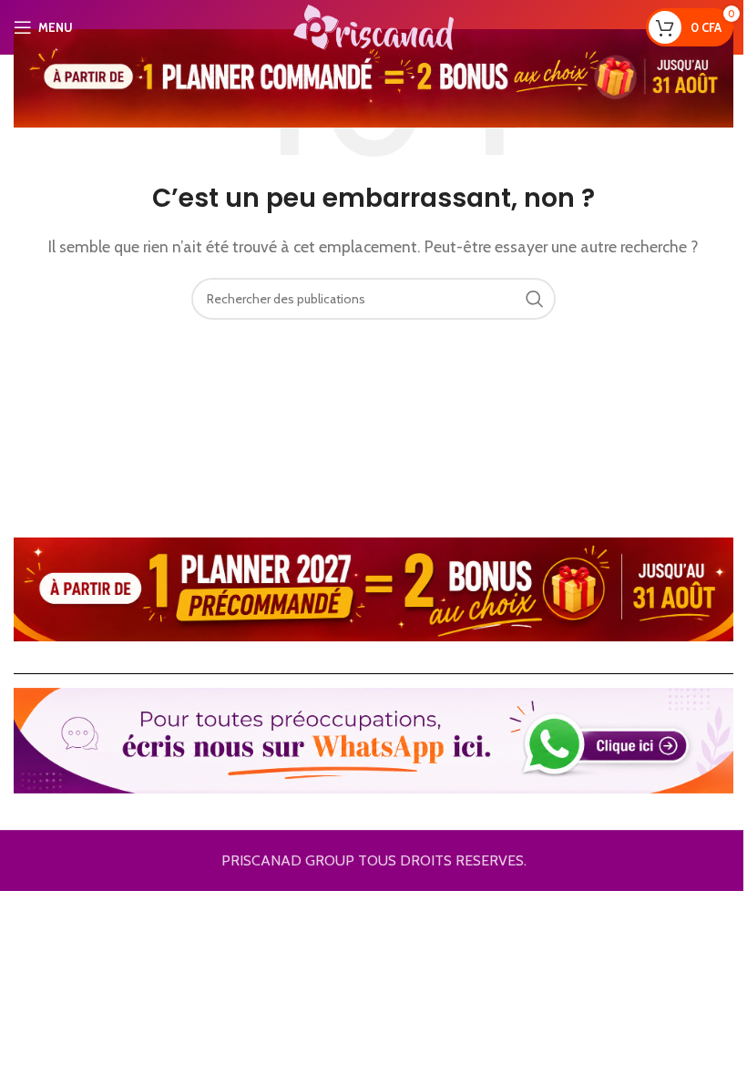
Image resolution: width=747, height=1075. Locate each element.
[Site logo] (373, 26)
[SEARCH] (535, 299)
